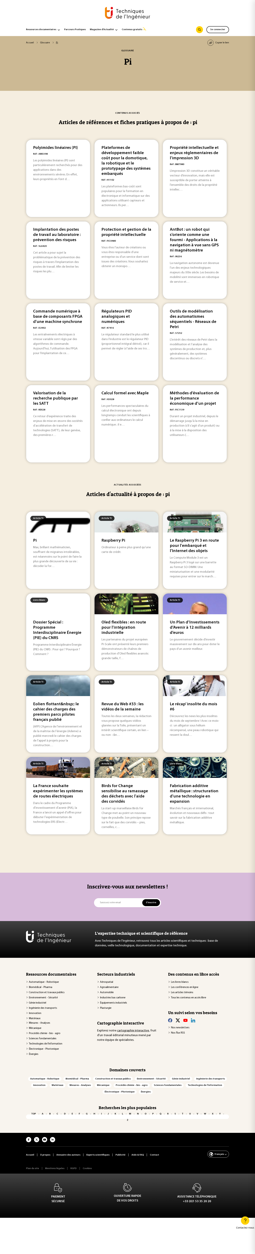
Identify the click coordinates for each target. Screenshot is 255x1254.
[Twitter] (178, 1020)
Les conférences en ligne (184, 987)
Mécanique (35, 1028)
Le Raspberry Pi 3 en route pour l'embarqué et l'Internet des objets (194, 546)
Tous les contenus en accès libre (188, 997)
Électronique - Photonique (44, 1049)
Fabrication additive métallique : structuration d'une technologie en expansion (194, 794)
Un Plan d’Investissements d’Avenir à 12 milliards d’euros (194, 627)
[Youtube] (185, 1020)
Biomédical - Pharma (40, 987)
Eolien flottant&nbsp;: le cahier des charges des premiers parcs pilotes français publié (56, 712)
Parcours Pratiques (75, 29)
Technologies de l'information (45, 1043)
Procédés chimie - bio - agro (44, 1033)
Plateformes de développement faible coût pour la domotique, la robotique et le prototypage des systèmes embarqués (126, 161)
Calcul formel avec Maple (125, 393)
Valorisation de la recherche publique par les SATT (55, 398)
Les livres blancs (180, 982)
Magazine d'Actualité (102, 29)
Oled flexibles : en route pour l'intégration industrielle (123, 627)
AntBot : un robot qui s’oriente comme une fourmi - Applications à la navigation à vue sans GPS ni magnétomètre (194, 240)
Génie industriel (37, 1002)
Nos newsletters (180, 1027)
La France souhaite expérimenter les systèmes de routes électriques (58, 791)
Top (33, 1114)
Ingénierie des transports (43, 1008)
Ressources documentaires (41, 29)
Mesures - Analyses (39, 1023)
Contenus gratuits (132, 29)
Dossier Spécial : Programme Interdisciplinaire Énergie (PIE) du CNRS (57, 630)
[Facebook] (170, 1020)
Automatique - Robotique (44, 982)
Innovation (35, 1013)
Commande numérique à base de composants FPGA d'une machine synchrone (57, 316)
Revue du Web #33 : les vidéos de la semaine (122, 706)
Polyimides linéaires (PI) (55, 148)
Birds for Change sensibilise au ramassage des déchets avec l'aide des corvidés (124, 794)
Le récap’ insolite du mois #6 (193, 706)
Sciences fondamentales (42, 1038)
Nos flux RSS (178, 1032)
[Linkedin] (193, 1020)
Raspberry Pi (113, 541)
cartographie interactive (133, 1030)
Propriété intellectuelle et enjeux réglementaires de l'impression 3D (194, 153)
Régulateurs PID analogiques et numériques (116, 316)
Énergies (33, 1054)
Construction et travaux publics (47, 992)
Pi (35, 541)
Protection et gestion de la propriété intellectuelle (126, 232)
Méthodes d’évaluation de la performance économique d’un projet (194, 398)
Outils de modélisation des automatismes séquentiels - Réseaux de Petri (193, 319)
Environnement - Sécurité (43, 997)
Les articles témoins (182, 992)
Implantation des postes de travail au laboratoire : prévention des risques (57, 235)
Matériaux (34, 1018)
